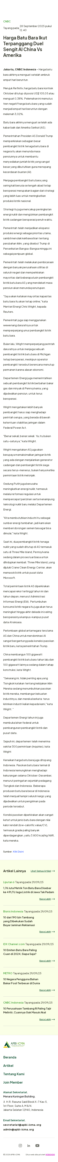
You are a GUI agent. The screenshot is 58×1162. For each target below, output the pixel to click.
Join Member (13, 1082)
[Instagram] (20, 1145)
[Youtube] (37, 1145)
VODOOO (50, 1154)
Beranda (9, 1057)
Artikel (8, 1065)
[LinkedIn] (28, 1145)
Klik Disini (18, 851)
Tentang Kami (13, 1073)
